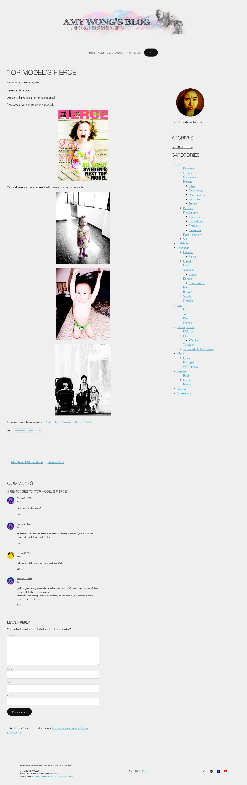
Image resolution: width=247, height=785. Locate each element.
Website (10, 696)
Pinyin (192, 256)
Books (187, 375)
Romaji (193, 274)
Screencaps (184, 393)
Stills (185, 239)
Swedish (88, 422)
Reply (19, 514)
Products (194, 225)
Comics (187, 380)
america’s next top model (24, 430)
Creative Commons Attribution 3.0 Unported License (52, 776)
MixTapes (188, 362)
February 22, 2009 (24, 578)
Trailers (193, 203)
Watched (194, 340)
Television (188, 344)
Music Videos (197, 195)
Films (186, 336)
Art (179, 164)
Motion (187, 181)
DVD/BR (188, 331)
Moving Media (185, 327)
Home (92, 52)
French (187, 265)
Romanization (197, 283)
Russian (187, 292)
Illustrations (189, 177)
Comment (11, 635)
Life (179, 305)
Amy (19, 556)
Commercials (197, 190)
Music (181, 353)
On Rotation (190, 367)
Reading (182, 371)
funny (39, 430)
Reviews (182, 389)
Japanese (188, 269)
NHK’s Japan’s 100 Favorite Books (27, 462)
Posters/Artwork (192, 234)
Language (183, 247)
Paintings (188, 208)
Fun (56, 422)
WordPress (143, 771)
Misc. (186, 287)
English (48, 422)
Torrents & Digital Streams (198, 349)
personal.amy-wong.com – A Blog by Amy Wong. (46, 766)
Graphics (188, 173)
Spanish (187, 296)
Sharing (78, 422)
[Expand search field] (151, 53)
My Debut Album (56, 462)
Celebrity (182, 243)
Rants (186, 318)
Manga (187, 384)
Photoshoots (196, 221)
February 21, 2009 (24, 498)
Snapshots (195, 230)
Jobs (186, 314)
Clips (192, 186)
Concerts (194, 217)
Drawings (188, 168)
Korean (187, 278)
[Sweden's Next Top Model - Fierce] (83, 180)
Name (10, 669)
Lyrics (186, 358)
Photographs (66, 422)
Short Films (195, 199)
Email (9, 682)
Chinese (188, 252)
